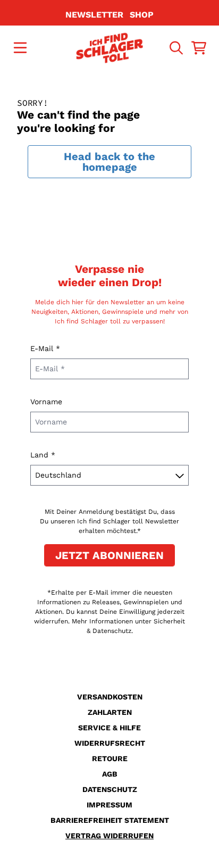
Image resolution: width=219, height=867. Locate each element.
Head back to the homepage (109, 161)
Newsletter (94, 15)
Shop (142, 15)
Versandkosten (109, 697)
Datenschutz (109, 789)
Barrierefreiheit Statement (109, 820)
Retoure (110, 758)
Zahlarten (110, 712)
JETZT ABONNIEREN (109, 555)
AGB (109, 774)
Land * (42, 455)
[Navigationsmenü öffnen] (20, 48)
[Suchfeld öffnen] (175, 47)
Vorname (46, 401)
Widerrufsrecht (109, 743)
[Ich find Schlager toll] (110, 48)
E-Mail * (45, 348)
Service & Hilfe (109, 727)
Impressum (109, 805)
